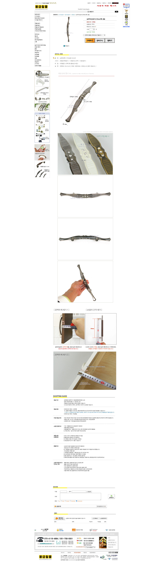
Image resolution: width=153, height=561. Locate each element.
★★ (63, 501)
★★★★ (73, 501)
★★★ (67, 501)
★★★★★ (79, 501)
